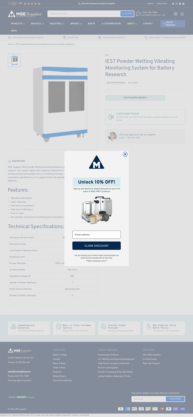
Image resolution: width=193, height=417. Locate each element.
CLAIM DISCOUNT (96, 245)
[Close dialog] (125, 154)
